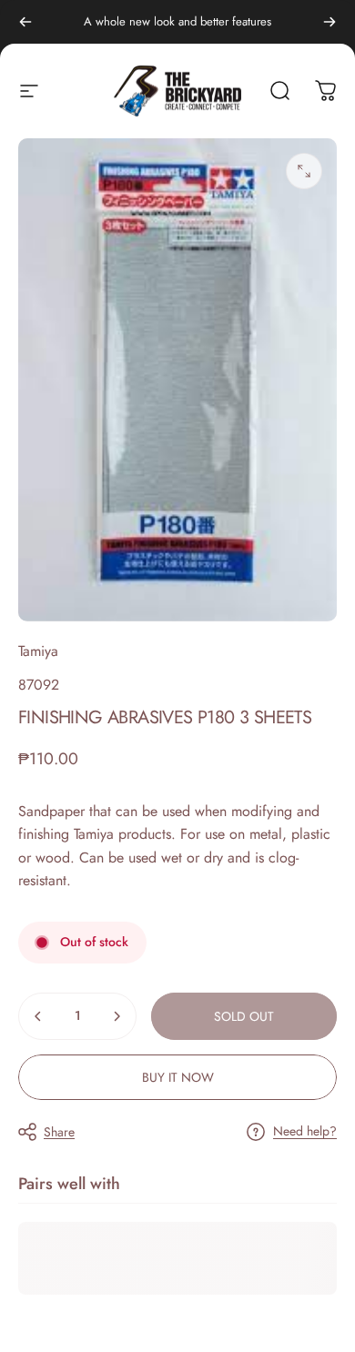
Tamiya (38, 651)
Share (59, 1132)
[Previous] (25, 22)
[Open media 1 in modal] (304, 171)
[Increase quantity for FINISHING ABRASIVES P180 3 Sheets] (116, 1016)
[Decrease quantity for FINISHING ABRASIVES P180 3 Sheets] (38, 1016)
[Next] (329, 22)
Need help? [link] (305, 1132)
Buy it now (178, 1077)
